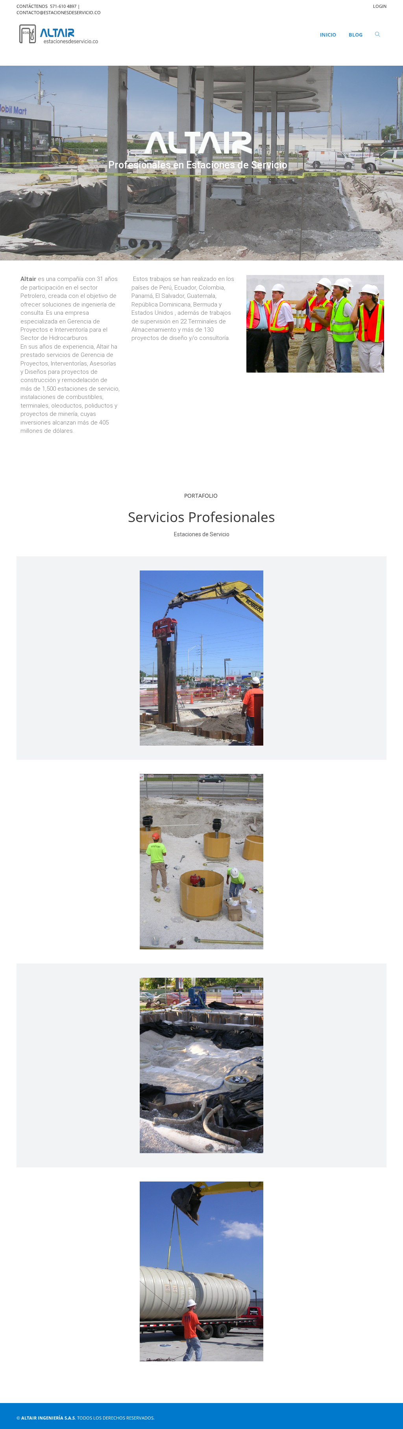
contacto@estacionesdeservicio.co (59, 12)
